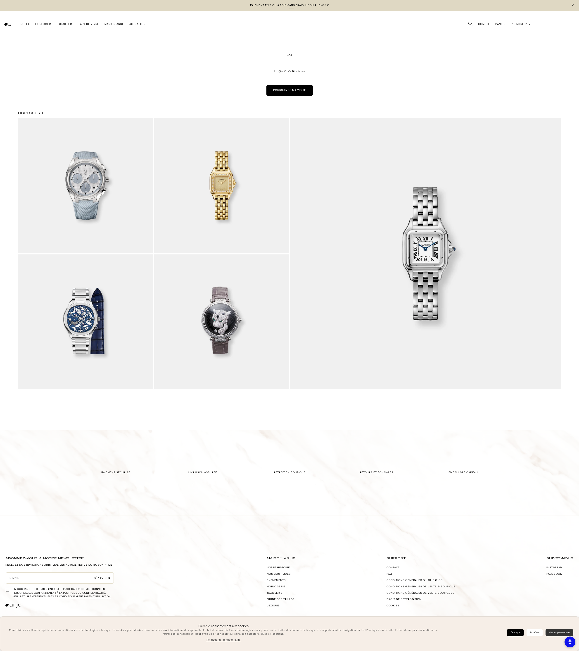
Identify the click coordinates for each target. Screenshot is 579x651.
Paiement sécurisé (115, 472)
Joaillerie (274, 592)
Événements (276, 580)
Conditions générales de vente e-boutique (421, 586)
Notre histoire (278, 567)
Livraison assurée (202, 472)
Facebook (554, 573)
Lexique (273, 605)
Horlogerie (276, 586)
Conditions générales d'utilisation (85, 596)
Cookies (393, 605)
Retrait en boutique (290, 472)
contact (393, 567)
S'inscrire (102, 577)
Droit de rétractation (404, 599)
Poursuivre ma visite (289, 90)
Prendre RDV (521, 24)
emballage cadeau (463, 472)
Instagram (554, 567)
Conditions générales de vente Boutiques (420, 592)
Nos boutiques (279, 573)
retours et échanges (376, 472)
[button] (44, 24)
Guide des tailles (280, 599)
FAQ (389, 573)
